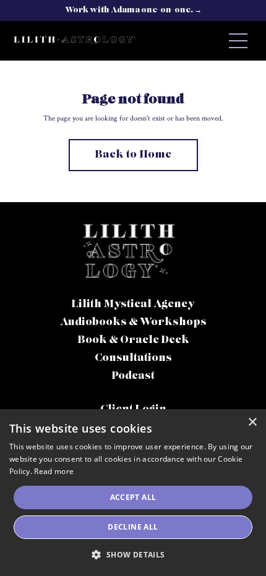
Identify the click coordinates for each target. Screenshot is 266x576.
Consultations (133, 358)
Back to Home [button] (133, 155)
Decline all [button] (133, 527)
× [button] (252, 422)
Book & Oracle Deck (133, 340)
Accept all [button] (133, 497)
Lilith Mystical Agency (133, 305)
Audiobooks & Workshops (133, 323)
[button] (133, 554)
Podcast (133, 376)
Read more (54, 471)
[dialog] (133, 492)
